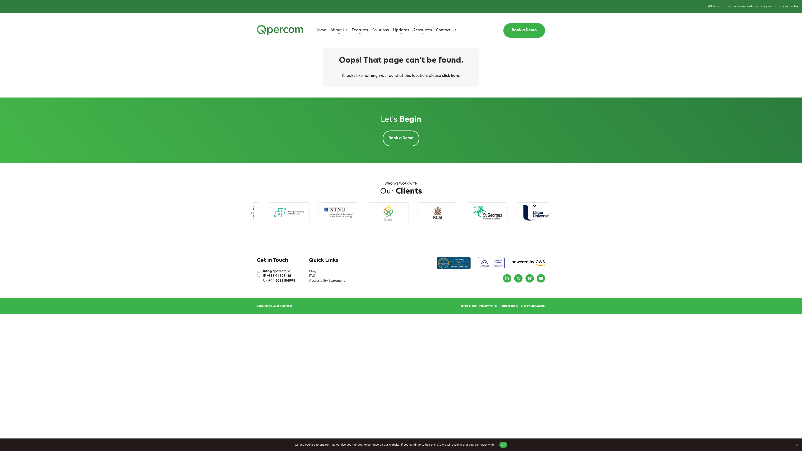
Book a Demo (524, 30)
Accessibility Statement (327, 281)
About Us (339, 30)
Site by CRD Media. (533, 306)
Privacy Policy (488, 306)
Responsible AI (509, 306)
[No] (797, 445)
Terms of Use (469, 306)
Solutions (380, 30)
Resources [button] (422, 30)
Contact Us (446, 30)
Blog (312, 271)
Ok (503, 444)
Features (360, 30)
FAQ (312, 276)
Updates (401, 30)
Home (320, 30)
